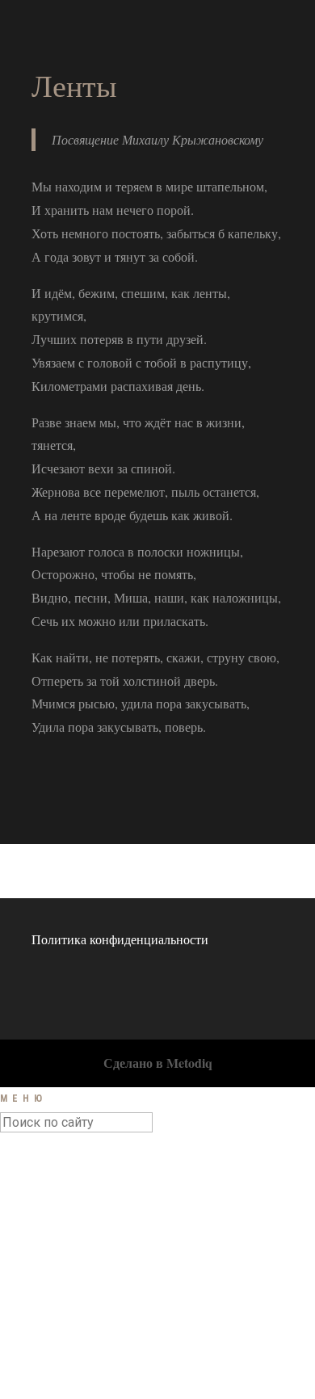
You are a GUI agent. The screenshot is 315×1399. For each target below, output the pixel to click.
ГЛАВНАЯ (67, 1175)
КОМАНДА (70, 1320)
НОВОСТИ (68, 1193)
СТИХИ (60, 1265)
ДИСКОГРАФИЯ (85, 1283)
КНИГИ (60, 1302)
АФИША (63, 1211)
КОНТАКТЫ (73, 1337)
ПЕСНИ (60, 1247)
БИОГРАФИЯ (76, 1229)
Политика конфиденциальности (120, 939)
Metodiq (189, 1062)
